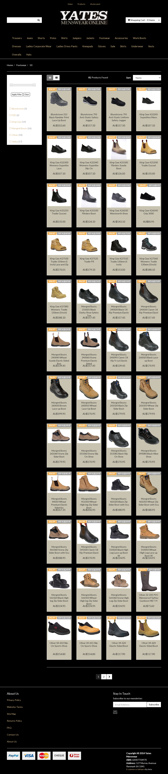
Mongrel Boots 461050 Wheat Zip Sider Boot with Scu (149, 501)
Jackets (90, 38)
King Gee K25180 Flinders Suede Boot (119, 165)
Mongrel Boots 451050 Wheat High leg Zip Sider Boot (89, 503)
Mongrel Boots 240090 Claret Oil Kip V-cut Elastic (119, 357)
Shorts (41, 38)
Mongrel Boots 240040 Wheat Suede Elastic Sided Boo (59, 359)
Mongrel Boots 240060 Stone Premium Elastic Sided (89, 359)
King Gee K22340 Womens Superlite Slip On (88, 165)
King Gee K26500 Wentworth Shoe (119, 212)
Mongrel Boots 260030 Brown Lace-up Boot (59, 405)
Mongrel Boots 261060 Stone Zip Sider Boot (59, 453)
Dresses (16, 46)
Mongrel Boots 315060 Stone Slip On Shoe (89, 453)
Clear (26, 94)
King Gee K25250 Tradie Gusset (59, 212)
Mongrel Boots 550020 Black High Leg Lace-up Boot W (118, 551)
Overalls (16, 54)
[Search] (38, 20)
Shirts (64, 38)
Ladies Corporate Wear (39, 46)
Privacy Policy (14, 700)
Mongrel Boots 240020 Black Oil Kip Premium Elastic (119, 309)
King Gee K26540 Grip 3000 (148, 212)
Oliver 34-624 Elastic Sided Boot (148, 644)
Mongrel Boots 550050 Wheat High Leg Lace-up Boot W (149, 551)
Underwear (137, 46)
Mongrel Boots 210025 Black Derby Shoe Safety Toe (89, 311)
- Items (142, 20)
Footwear (104, 38)
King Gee (19, 121)
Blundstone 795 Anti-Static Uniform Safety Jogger (119, 117)
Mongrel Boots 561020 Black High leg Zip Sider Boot (59, 597)
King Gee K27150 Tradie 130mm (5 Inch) (119, 261)
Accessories (121, 38)
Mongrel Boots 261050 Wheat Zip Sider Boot (148, 405)
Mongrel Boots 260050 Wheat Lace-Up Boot (89, 405)
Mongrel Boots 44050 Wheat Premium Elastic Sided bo (59, 503)
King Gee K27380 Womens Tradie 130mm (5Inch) (59, 309)
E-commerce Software (135, 769)
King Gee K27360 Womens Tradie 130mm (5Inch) (148, 261)
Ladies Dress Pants (66, 46)
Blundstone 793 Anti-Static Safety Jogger (89, 117)
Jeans (30, 38)
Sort (128, 77)
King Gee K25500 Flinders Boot (89, 212)
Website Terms (15, 707)
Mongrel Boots (22, 128)
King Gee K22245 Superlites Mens (148, 116)
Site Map (11, 713)
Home (70, 4)
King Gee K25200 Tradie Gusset (148, 164)
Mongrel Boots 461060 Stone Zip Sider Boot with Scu (59, 549)
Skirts (123, 46)
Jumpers (77, 38)
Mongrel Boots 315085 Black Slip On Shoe (119, 453)
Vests (151, 46)
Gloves (102, 46)
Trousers (17, 38)
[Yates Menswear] (84, 17)
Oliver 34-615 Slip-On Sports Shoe (88, 644)
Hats (29, 54)
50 (31, 65)
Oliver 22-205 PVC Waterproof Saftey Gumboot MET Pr (148, 597)
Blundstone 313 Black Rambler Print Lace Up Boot (59, 117)
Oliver (17, 134)
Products (81, 4)
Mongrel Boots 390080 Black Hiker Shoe (148, 453)
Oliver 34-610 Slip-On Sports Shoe (59, 644)
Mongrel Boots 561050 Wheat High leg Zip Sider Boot (89, 599)
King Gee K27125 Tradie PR (89, 260)
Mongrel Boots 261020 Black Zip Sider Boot (119, 405)
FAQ (9, 727)
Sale (113, 46)
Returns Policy (14, 720)
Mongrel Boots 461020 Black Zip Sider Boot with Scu (119, 501)
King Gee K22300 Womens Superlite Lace (59, 165)
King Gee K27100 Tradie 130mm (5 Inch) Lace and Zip (59, 261)
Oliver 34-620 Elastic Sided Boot (119, 644)
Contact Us (13, 734)
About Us (12, 741)
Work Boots (139, 38)
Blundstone (19, 108)
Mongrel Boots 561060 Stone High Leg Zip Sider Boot (119, 597)
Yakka (17, 141)
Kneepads (87, 46)
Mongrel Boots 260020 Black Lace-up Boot (149, 357)
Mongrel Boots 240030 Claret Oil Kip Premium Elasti (148, 309)
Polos (53, 38)
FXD (15, 115)
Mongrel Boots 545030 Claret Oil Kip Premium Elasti (88, 549)
